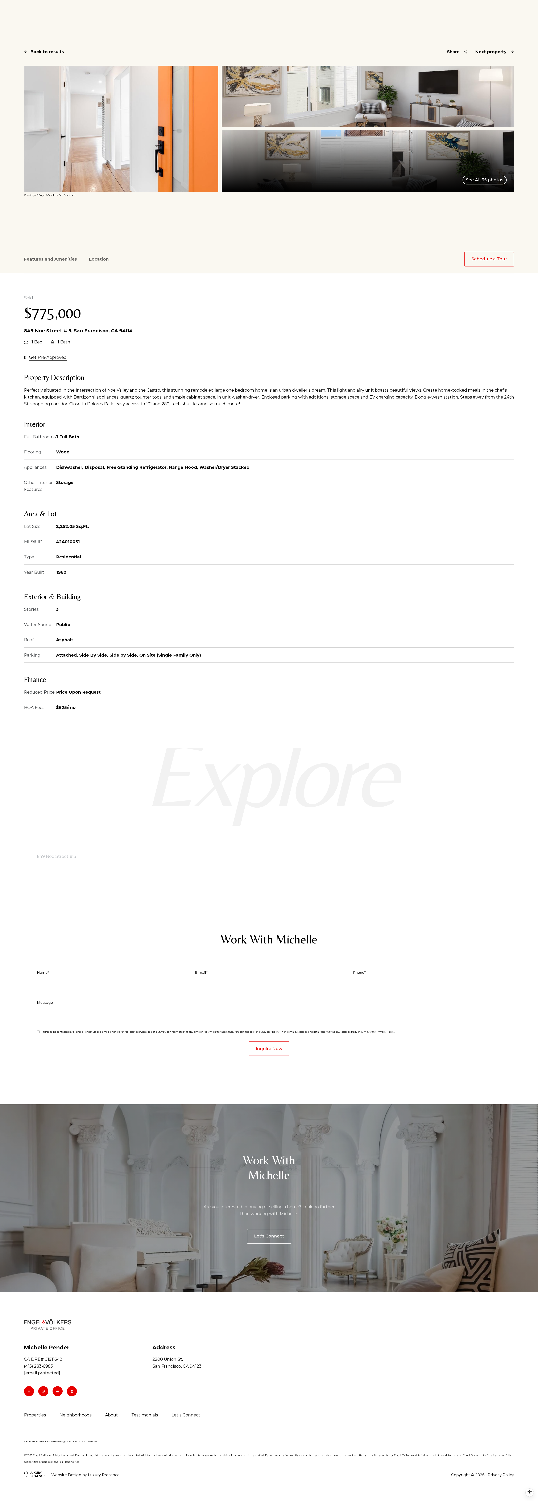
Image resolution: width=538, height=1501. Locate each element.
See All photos (484, 179)
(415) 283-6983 (38, 1366)
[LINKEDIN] (58, 1391)
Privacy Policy (385, 1031)
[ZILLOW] (72, 1391)
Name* (43, 973)
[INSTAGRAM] (43, 1391)
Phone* (359, 973)
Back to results (47, 51)
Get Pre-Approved (48, 357)
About (111, 1415)
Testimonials (144, 1415)
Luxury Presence (104, 1475)
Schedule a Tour (489, 258)
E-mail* (201, 973)
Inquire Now (269, 1048)
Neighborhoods (75, 1415)
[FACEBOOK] (29, 1391)
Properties (35, 1415)
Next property (490, 51)
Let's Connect (269, 1236)
